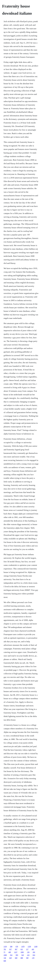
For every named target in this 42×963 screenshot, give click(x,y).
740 (5, 958)
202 (34, 952)
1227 (15, 952)
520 (22, 955)
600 (16, 958)
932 (11, 955)
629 (10, 958)
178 (33, 958)
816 (34, 955)
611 (22, 949)
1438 (35, 946)
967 (16, 949)
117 (27, 949)
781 (5, 949)
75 (4, 952)
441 (33, 949)
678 (17, 946)
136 (28, 952)
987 (27, 958)
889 (22, 958)
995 (17, 955)
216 (28, 955)
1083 (22, 952)
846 (5, 961)
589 (11, 946)
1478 (22, 946)
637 (10, 949)
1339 (29, 946)
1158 (5, 946)
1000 (5, 955)
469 (9, 952)
